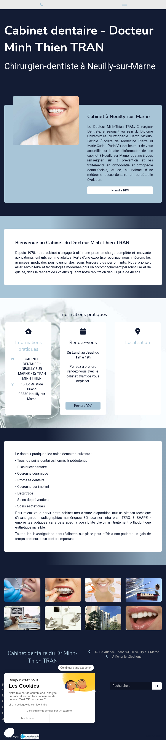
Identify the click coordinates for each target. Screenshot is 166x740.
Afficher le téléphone (86, 392)
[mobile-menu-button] (124, 4)
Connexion (154, 736)
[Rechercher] (157, 686)
